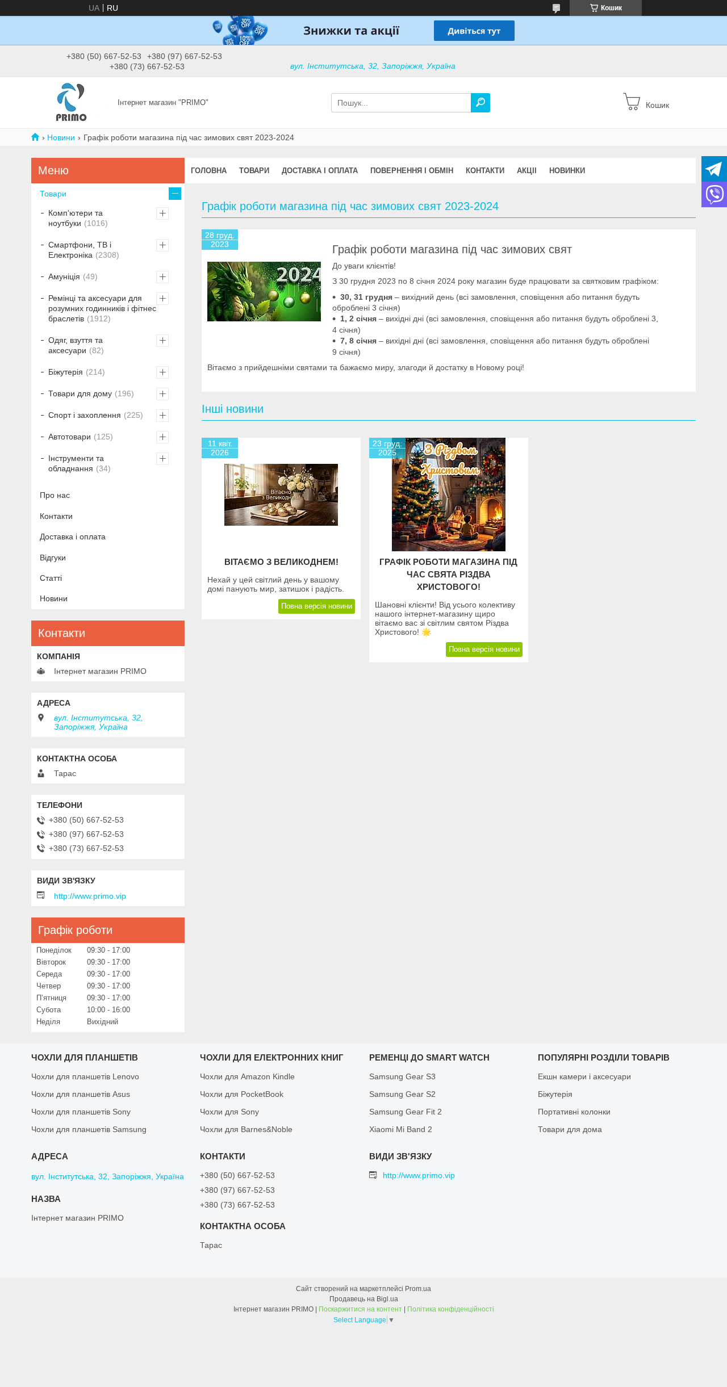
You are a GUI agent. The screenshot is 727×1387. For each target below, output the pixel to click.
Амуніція (64, 276)
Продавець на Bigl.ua (363, 1299)
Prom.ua (418, 1289)
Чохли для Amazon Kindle (247, 1076)
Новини (61, 137)
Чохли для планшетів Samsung (89, 1129)
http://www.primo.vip (90, 895)
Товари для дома (570, 1129)
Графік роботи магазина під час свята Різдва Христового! (448, 574)
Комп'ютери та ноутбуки (75, 218)
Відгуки (53, 557)
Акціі (527, 170)
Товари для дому (80, 393)
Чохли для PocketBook (241, 1094)
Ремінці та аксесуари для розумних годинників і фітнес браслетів (102, 308)
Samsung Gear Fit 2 (405, 1111)
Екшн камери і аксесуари (584, 1076)
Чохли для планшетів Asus (80, 1094)
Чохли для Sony (229, 1111)
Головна (209, 170)
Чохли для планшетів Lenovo (85, 1076)
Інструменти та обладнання (76, 463)
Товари (254, 170)
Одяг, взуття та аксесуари (75, 345)
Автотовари (69, 436)
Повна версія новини (316, 606)
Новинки (567, 170)
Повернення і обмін (411, 170)
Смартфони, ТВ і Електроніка (79, 249)
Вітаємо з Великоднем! (281, 562)
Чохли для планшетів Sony (81, 1111)
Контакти (485, 170)
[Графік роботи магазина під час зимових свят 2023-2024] (264, 292)
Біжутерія (65, 371)
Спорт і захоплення (84, 415)
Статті (51, 578)
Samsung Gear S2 (402, 1094)
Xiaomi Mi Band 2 (400, 1129)
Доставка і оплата (320, 170)
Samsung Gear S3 (402, 1076)
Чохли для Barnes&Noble (246, 1129)
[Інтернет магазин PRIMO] (71, 102)
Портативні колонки (574, 1111)
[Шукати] (480, 102)
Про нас (55, 495)
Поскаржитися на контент (360, 1309)
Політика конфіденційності (450, 1309)
